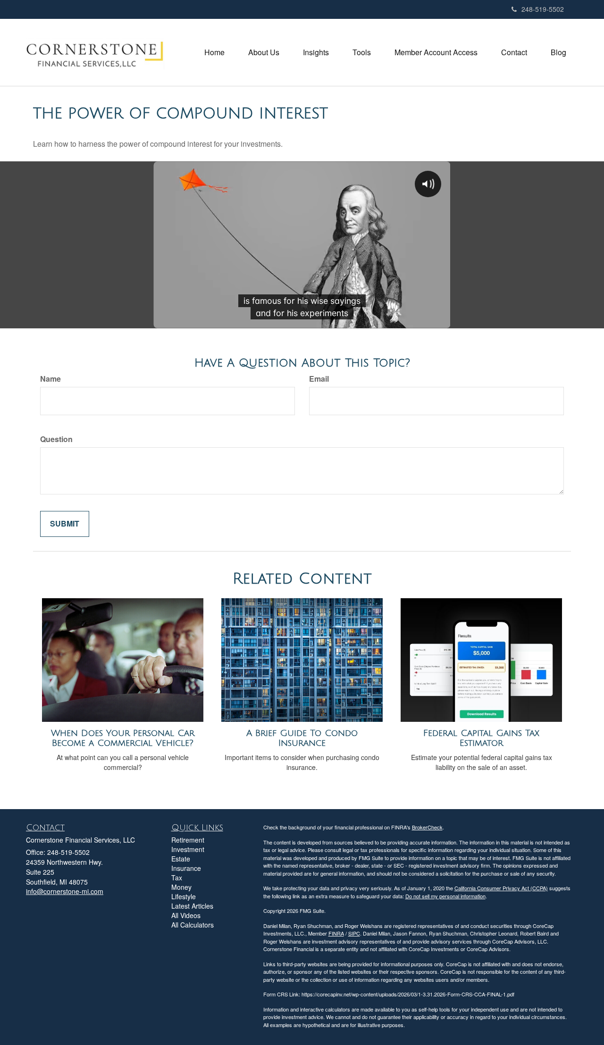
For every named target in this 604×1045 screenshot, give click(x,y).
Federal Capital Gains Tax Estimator (481, 738)
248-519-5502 (542, 9)
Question (56, 439)
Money (181, 887)
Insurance (186, 868)
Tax (176, 877)
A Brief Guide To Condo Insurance (302, 738)
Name (50, 379)
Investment (187, 849)
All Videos (186, 915)
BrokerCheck (427, 827)
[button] (263, 52)
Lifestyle (183, 896)
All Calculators (192, 924)
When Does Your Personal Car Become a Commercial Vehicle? (122, 738)
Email (319, 379)
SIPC (354, 933)
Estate (180, 858)
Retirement (187, 839)
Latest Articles (192, 906)
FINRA (336, 933)
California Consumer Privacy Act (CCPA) (501, 888)
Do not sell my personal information (445, 896)
